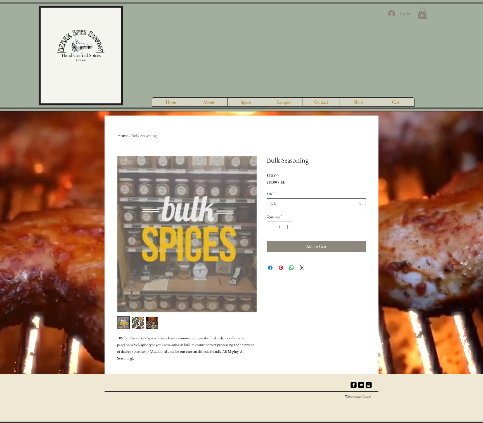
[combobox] (316, 203)
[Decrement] (270, 227)
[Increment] (288, 227)
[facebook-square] (354, 385)
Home (122, 135)
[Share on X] (302, 267)
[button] (422, 13)
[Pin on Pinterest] (281, 267)
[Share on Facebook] (270, 267)
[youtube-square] (369, 385)
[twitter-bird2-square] (361, 385)
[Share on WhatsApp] (291, 267)
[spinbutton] (279, 227)
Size (271, 193)
